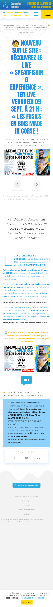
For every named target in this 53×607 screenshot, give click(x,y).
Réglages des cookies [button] (33, 598)
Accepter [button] (26, 602)
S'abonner (47, 15)
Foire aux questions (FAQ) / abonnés (26, 496)
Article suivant (37, 190)
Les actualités (15, 25)
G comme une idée (25, 522)
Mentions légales (26, 501)
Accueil (6, 25)
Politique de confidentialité (26, 509)
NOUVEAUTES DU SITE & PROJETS (26, 145)
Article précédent (17, 190)
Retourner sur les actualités (27, 485)
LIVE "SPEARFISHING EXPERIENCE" (34, 25)
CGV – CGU (26, 505)
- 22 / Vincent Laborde (33, 139)
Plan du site (26, 514)
